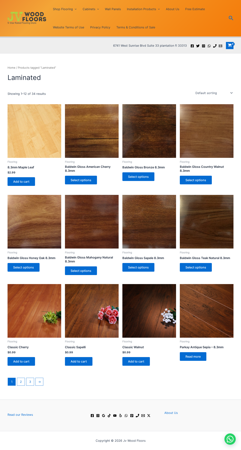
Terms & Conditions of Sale (135, 27)
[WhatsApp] (209, 46)
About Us (172, 9)
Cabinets (89, 9)
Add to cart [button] (21, 181)
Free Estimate (195, 9)
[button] (75, 9)
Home (11, 67)
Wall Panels (113, 9)
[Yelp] (120, 415)
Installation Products (141, 9)
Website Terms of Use (68, 27)
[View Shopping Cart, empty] (229, 45)
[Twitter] (198, 46)
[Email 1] (220, 46)
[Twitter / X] (148, 415)
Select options (81, 180)
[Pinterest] (131, 415)
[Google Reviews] (103, 415)
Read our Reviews (20, 415)
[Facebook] (192, 46)
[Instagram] (203, 46)
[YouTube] (115, 415)
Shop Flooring (63, 9)
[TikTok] (109, 415)
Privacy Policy (100, 27)
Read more (193, 356)
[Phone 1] (215, 46)
